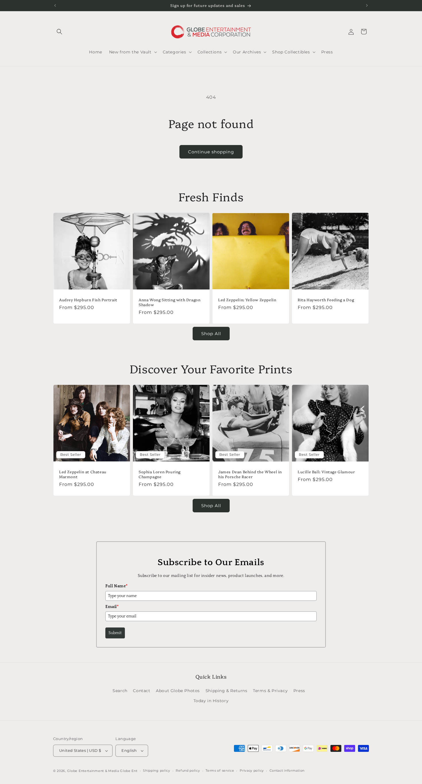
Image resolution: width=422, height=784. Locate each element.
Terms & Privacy (270, 690)
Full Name (116, 586)
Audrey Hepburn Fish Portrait (88, 299)
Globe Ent (128, 771)
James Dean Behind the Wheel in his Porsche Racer (250, 474)
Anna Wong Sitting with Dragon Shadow (169, 302)
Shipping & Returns (226, 690)
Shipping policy (156, 770)
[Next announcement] (367, 5)
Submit (115, 633)
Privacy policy (252, 770)
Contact (141, 690)
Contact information (287, 770)
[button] (59, 31)
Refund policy (188, 770)
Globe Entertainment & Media (93, 771)
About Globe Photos (178, 690)
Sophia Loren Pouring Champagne (160, 474)
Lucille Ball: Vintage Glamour (326, 471)
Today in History (211, 700)
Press (299, 690)
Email (112, 607)
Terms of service (220, 770)
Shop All (211, 333)
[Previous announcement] (55, 5)
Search (120, 690)
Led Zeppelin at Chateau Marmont (83, 474)
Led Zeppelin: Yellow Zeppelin (247, 299)
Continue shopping (211, 152)
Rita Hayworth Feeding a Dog (326, 299)
